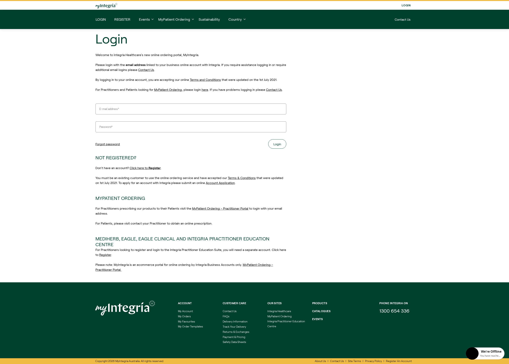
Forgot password (107, 145)
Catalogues (321, 311)
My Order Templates (190, 326)
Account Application (220, 184)
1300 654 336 (394, 311)
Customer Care (234, 303)
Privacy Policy (373, 361)
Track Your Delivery (234, 326)
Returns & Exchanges (236, 331)
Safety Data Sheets (234, 342)
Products (319, 303)
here (205, 91)
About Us (320, 361)
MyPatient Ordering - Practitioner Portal (220, 209)
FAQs (226, 316)
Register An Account (399, 361)
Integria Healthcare (279, 311)
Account (185, 303)
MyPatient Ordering (168, 91)
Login (406, 5)
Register (105, 256)
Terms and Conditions (205, 81)
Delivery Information (235, 321)
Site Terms (354, 361)
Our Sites (274, 303)
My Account (185, 311)
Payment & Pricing (234, 337)
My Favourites (186, 321)
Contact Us (403, 19)
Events (317, 319)
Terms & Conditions (242, 179)
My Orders (184, 316)
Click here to (145, 169)
